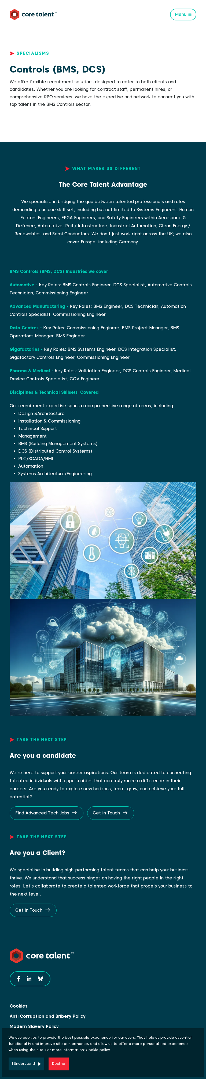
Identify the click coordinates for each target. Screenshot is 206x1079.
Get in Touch (106, 812)
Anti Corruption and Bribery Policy (48, 1016)
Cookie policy (98, 1050)
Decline (58, 1064)
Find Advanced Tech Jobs (42, 812)
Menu (180, 14)
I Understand (23, 1064)
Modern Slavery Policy (34, 1026)
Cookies (18, 1006)
